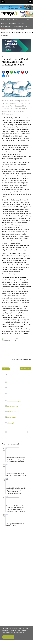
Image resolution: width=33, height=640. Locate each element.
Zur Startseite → (25, 369)
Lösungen (12, 23)
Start (2, 19)
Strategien (25, 19)
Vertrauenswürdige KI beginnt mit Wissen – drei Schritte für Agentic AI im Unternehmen (16, 459)
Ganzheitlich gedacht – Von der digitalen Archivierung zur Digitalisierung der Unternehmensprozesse (16, 490)
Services (21, 23)
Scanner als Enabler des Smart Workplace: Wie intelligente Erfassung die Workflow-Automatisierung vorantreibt (16, 508)
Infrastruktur (5, 27)
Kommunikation (18, 27)
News (9, 19)
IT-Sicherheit (20, 30)
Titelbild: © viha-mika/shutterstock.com (21, 359)
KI (12, 30)
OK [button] (8, 637)
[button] (3, 72)
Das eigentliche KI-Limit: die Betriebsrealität (15, 524)
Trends (15, 19)
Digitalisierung (6, 32)
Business (4, 23)
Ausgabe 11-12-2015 (21, 56)
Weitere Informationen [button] (17, 632)
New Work (4, 35)
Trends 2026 (4, 30)
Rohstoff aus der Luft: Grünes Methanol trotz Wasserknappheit (16, 474)
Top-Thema (12, 56)
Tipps (27, 27)
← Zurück (6, 369)
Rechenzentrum (19, 32)
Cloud (29, 32)
